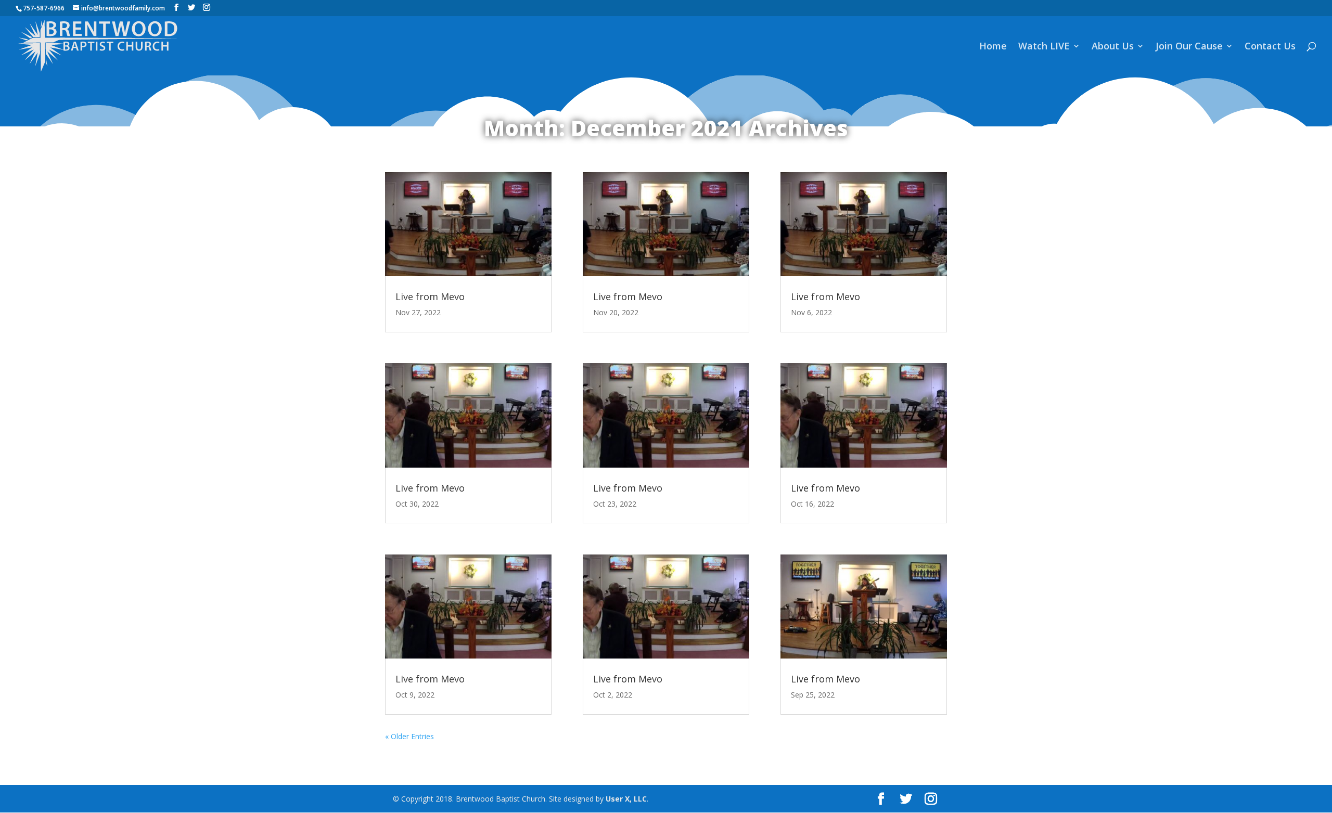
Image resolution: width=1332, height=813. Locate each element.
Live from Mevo (430, 296)
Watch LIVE (1044, 47)
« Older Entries (409, 736)
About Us (1113, 47)
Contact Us (1270, 47)
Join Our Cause (1189, 47)
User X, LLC (626, 799)
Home (993, 47)
